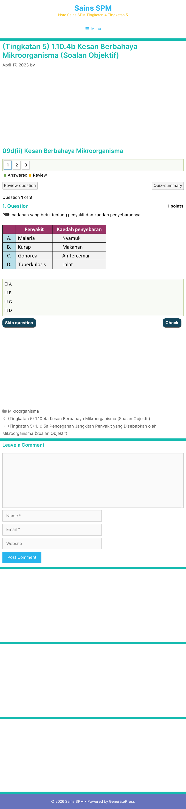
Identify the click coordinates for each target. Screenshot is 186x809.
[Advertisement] (93, 111)
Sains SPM (93, 8)
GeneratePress (122, 801)
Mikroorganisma (23, 411)
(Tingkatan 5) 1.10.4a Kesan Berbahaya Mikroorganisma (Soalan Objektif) (79, 418)
